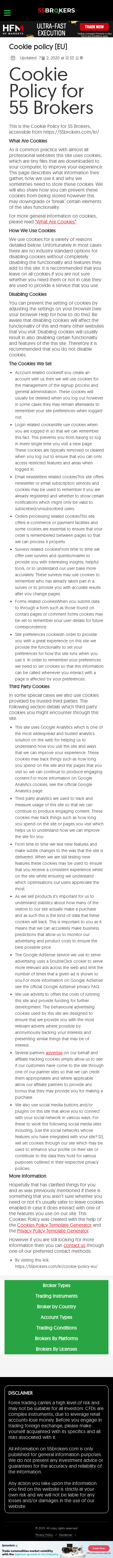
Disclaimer (65, 1535)
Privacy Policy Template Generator (53, 1231)
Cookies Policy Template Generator (54, 1225)
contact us (75, 1245)
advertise (54, 1052)
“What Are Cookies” (55, 222)
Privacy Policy (44, 1535)
